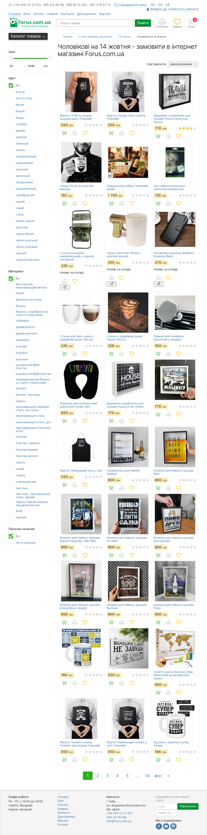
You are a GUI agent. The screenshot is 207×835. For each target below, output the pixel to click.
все (157, 775)
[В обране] (84, 133)
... (137, 775)
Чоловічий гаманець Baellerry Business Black (174, 254)
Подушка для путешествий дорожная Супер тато (78, 405)
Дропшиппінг (87, 14)
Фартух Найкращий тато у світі (81, 470)
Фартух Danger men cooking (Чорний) (126, 117)
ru (153, 5)
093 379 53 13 (100, 5)
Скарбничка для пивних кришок (123, 472)
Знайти (143, 23)
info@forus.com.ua (119, 821)
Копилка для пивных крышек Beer (174, 472)
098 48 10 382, (77, 5)
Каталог (63, 824)
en (160, 5)
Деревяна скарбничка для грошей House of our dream (125, 405)
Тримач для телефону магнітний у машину (169, 338)
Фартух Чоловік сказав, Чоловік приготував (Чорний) (80, 744)
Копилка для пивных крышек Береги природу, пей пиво (80, 539)
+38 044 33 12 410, (27, 5)
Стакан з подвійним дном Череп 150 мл (124, 338)
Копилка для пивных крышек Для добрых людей (80, 606)
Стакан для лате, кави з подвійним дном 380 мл (76, 338)
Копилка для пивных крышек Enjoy (174, 606)
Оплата (38, 14)
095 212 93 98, (53, 5)
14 (147, 775)
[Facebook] (159, 827)
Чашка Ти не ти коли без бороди (77, 187)
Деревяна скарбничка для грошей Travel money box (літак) (172, 119)
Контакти (67, 14)
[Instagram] (173, 827)
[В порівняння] (74, 133)
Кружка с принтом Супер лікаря (171, 744)
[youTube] (166, 827)
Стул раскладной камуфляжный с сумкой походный (77, 256)
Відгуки (105, 14)
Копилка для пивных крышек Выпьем (127, 606)
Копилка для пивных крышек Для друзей (174, 539)
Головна (63, 797)
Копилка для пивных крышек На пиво (127, 539)
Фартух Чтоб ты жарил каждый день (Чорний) (76, 117)
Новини (52, 14)
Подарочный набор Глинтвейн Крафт (127, 187)
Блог (27, 14)
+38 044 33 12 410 (119, 813)
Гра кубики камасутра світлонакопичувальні (169, 187)
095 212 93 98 (116, 817)
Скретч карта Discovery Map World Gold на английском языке (173, 675)
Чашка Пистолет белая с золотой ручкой (124, 254)
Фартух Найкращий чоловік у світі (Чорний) (127, 744)
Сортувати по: (157, 64)
